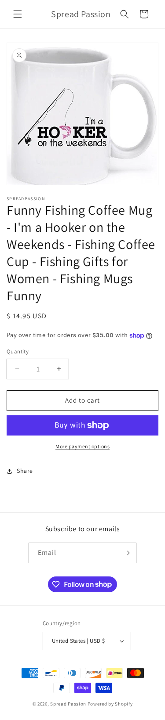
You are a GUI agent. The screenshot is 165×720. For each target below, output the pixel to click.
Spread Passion (68, 704)
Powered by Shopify (110, 704)
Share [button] (25, 471)
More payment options (82, 446)
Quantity (18, 351)
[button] (17, 14)
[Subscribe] (126, 553)
